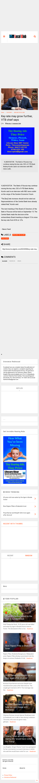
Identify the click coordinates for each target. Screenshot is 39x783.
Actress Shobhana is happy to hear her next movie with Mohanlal (18, 707)
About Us (22, 768)
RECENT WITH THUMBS (13, 524)
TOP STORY (9, 112)
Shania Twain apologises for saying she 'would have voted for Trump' (18, 739)
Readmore (30, 629)
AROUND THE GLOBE (19, 112)
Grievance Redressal (10, 777)
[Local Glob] (18, 37)
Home (2, 112)
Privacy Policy (8, 775)
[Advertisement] (19, 16)
